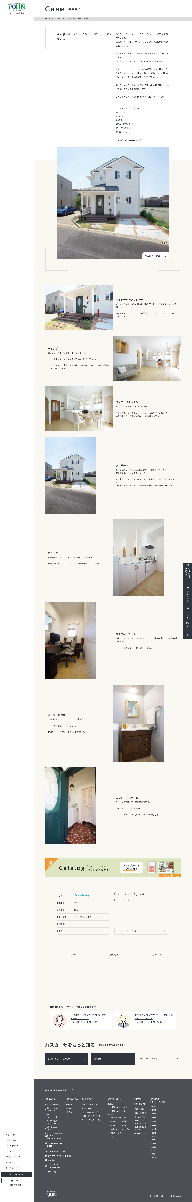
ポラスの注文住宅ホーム (54, 18)
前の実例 (72, 954)
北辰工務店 (87, 1108)
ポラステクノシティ (116, 1133)
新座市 (154, 1129)
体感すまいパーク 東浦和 (119, 1117)
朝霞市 (154, 1133)
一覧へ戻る (112, 954)
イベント (187, 614)
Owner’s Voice (140, 1117)
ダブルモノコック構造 (54, 1133)
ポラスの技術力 (72, 1099)
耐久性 (69, 1112)
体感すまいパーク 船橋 (119, 1107)
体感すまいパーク (114, 1099)
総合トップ (10, 1135)
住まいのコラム (140, 1133)
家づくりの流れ (140, 1113)
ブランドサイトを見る (148, 1059)
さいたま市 (155, 1121)
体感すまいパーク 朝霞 (119, 1125)
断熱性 (69, 1108)
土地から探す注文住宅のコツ (140, 1121)
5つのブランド (87, 1099)
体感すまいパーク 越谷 (119, 1121)
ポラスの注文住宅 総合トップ (59, 1090)
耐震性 (69, 1104)
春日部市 (155, 1113)
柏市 (153, 1139)
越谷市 (154, 1110)
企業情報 (51, 1160)
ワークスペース (123, 900)
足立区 (154, 1157)
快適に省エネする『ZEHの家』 (52, 1128)
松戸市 (154, 1143)
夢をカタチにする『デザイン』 (52, 1109)
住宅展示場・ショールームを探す (157, 1100)
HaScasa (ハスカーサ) (91, 1112)
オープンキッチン (124, 894)
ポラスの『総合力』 (53, 1104)
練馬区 (154, 1154)
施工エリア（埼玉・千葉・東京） (53, 1137)
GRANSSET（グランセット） (93, 1120)
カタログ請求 (187, 631)
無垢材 (142, 894)
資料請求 (97, 1059)
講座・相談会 (187, 597)
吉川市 (154, 1117)
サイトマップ (53, 1171)
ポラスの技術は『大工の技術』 (51, 1122)
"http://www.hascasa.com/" (129, 139)
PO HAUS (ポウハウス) (91, 1104)
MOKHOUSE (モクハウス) (92, 1116)
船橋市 (154, 1147)
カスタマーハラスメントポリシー (60, 1156)
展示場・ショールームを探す (59, 1059)
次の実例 (153, 954)
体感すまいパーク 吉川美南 (120, 1129)
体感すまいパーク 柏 (118, 1111)
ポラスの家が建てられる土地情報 (54, 1144)
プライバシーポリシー (56, 1151)
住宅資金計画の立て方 (140, 1128)
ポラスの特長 (50, 1099)
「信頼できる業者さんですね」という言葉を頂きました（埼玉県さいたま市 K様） (90, 1018)
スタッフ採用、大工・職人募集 (54, 1165)
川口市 (154, 1125)
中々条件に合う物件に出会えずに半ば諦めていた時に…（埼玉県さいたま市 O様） (154, 1018)
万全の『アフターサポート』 (54, 1115)
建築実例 (9, 1162)
